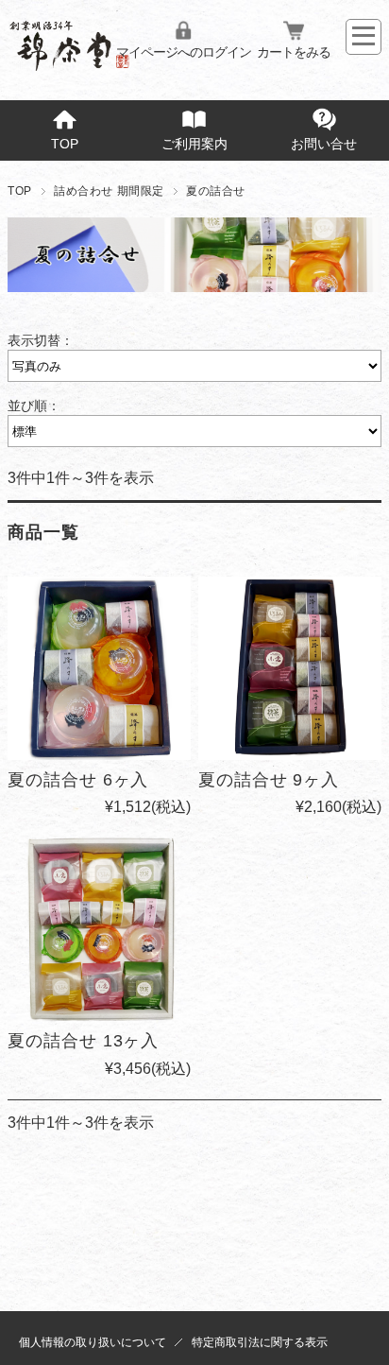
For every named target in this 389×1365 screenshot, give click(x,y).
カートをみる (293, 52)
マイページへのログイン (183, 52)
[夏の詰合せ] (99, 668)
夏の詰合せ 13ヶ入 (83, 1040)
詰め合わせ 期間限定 (109, 191)
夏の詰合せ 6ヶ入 (78, 779)
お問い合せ (324, 143)
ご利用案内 (194, 143)
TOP (64, 143)
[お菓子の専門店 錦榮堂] (69, 64)
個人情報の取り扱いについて (92, 1342)
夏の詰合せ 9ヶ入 (268, 779)
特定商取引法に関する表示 (260, 1342)
